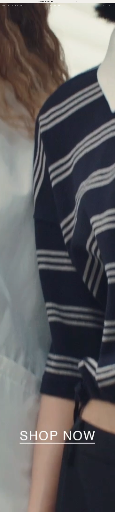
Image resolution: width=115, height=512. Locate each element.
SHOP (12, 5)
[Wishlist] (109, 5)
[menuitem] (6, 5)
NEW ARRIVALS (5, 5)
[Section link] (57, 257)
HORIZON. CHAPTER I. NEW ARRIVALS (52, 1)
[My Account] (106, 5)
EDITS (16, 5)
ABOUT (21, 5)
